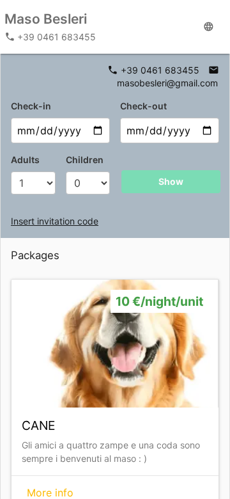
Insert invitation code (54, 221)
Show (170, 181)
